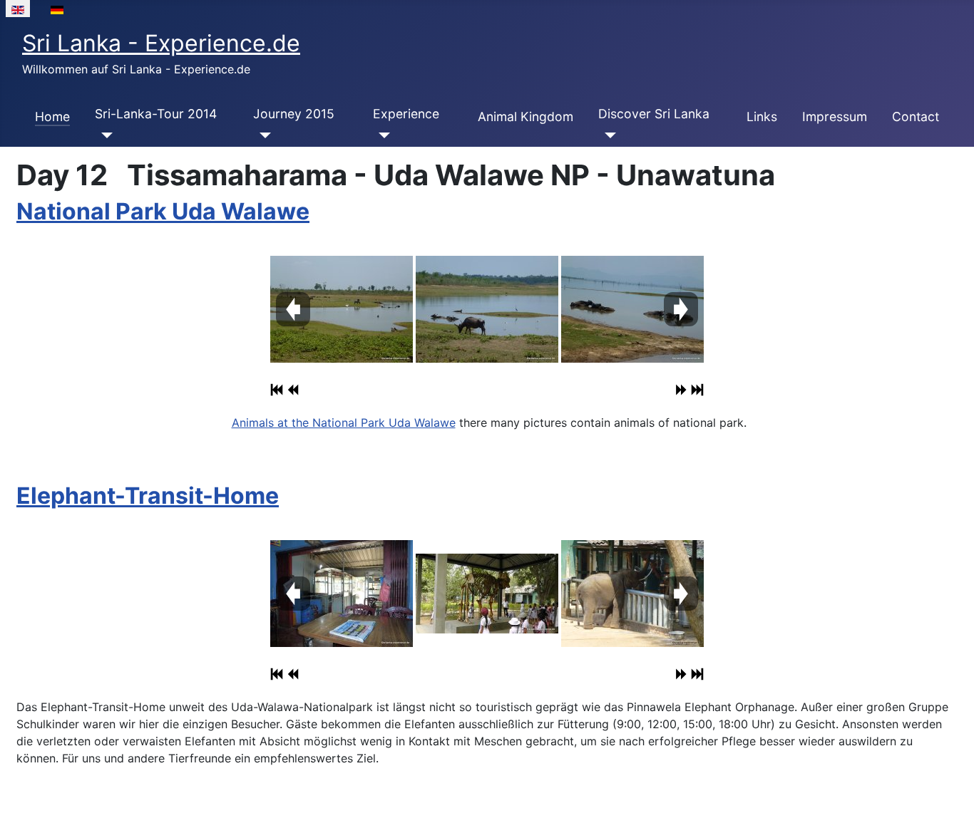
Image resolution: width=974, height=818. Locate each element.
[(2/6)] (487, 309)
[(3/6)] (632, 309)
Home (52, 116)
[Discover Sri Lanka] (607, 135)
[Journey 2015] (262, 135)
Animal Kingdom (525, 116)
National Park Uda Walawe (162, 211)
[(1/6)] (341, 309)
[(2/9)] (487, 593)
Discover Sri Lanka (653, 113)
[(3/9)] (632, 593)
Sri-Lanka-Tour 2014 (156, 113)
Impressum (834, 116)
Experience (406, 113)
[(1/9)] (341, 593)
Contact (915, 116)
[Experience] (382, 135)
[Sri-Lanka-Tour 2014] (104, 135)
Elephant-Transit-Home (147, 495)
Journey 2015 (293, 113)
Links (762, 116)
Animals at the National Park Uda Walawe (344, 422)
